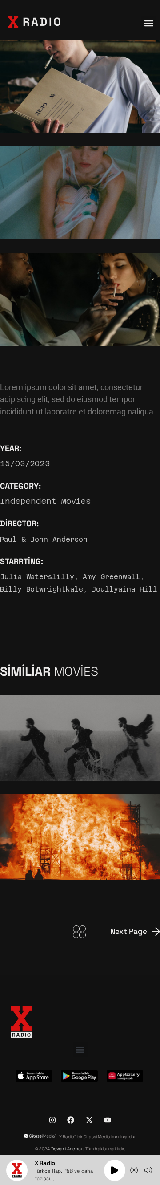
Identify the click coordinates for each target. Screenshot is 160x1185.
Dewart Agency (67, 1149)
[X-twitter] (89, 1120)
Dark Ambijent (38, 863)
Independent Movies (45, 501)
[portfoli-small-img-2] (80, 192)
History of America (46, 764)
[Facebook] (71, 1120)
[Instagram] (52, 1120)
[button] (148, 23)
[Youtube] (107, 1120)
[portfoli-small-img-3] (80, 299)
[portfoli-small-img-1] (80, 86)
